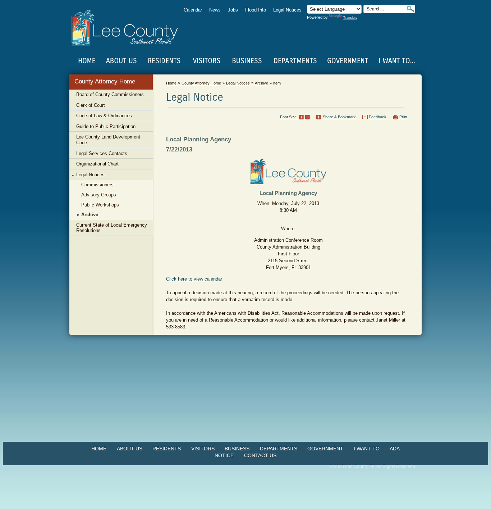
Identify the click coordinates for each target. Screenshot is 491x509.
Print (403, 117)
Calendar (193, 10)
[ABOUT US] (121, 60)
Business (237, 448)
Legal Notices (287, 10)
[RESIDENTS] (164, 60)
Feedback (377, 117)
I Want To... (396, 60)
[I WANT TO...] (396, 60)
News (215, 10)
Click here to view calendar (194, 279)
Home (86, 60)
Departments (278, 448)
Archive (261, 83)
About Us (129, 448)
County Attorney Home (104, 81)
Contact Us (260, 455)
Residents (166, 448)
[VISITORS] (206, 60)
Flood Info (255, 10)
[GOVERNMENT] (347, 60)
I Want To (367, 448)
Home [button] (129, 28)
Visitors (203, 448)
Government (325, 448)
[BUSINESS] (247, 60)
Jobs (233, 10)
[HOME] (86, 60)
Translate (350, 17)
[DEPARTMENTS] (295, 60)
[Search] (410, 9)
